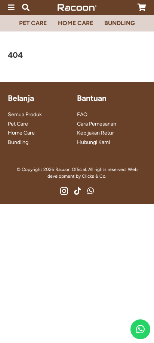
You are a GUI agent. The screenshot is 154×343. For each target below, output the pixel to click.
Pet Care (18, 124)
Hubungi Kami (93, 142)
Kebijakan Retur (95, 133)
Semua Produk (25, 114)
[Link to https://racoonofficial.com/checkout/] (142, 7)
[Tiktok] (77, 191)
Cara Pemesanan (96, 124)
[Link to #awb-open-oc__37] (26, 7)
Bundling (18, 142)
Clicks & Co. (94, 176)
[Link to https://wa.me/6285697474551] (140, 329)
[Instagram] (64, 191)
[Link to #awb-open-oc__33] (11, 7)
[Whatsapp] (90, 191)
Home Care (21, 133)
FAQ (82, 114)
